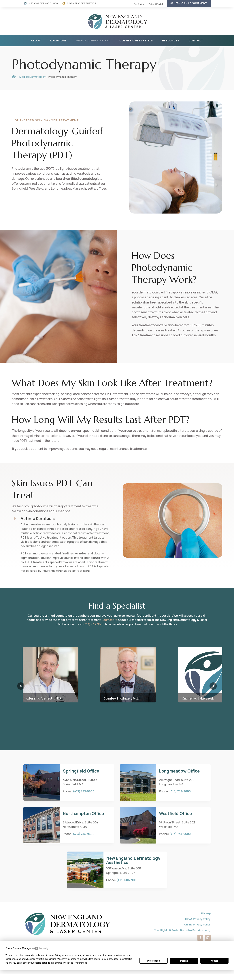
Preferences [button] (81, 963)
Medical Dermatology (43, 3)
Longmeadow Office (179, 771)
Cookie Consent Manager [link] (18, 948)
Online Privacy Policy (197, 924)
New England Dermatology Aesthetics (133, 860)
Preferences (153, 961)
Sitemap (205, 913)
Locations (58, 40)
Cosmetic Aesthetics (81, 3)
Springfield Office (81, 771)
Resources (170, 40)
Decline (184, 961)
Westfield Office (175, 813)
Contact (196, 40)
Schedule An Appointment (188, 3)
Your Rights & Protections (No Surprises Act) (182, 930)
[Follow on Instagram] (208, 938)
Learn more (109, 620)
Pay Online (139, 4)
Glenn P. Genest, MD (43, 698)
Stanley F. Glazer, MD (121, 698)
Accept (214, 961)
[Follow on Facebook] (200, 938)
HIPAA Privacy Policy (198, 919)
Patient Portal (155, 4)
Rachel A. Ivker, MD (198, 698)
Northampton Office (83, 813)
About (36, 40)
